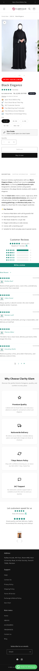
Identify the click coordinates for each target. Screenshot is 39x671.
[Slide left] (15, 75)
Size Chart (7, 603)
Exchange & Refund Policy (12, 598)
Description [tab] (6, 174)
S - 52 (7, 121)
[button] (4, 9)
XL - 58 (7, 126)
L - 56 (25, 121)
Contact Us (8, 580)
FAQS (5, 575)
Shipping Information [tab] (20, 174)
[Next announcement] (35, 2)
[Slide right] (24, 75)
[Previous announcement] (4, 2)
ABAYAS (12, 16)
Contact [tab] (33, 174)
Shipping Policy (9, 589)
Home (6, 616)
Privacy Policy (8, 584)
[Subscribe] (30, 651)
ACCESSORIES (8, 625)
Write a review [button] (19, 265)
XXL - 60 (17, 126)
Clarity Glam (5, 16)
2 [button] (18, 363)
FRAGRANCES (8, 630)
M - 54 (16, 121)
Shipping (4, 96)
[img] (5, 278)
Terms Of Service (9, 594)
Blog (5, 639)
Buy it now (20, 155)
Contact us (7, 634)
